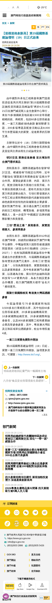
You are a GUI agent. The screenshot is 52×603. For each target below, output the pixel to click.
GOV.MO (11, 554)
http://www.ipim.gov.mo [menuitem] (21, 403)
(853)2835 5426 (36, 545)
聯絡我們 (35, 560)
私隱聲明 (35, 565)
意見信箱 (35, 554)
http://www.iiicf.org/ (29, 354)
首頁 (4, 23)
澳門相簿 (11, 571)
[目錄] (4, 15)
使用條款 (35, 571)
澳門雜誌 (11, 560)
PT (42, 27)
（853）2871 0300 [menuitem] (17, 395)
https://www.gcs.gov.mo (18, 538)
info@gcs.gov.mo (16, 542)
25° (44, 7)
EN (47, 27)
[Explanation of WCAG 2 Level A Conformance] (45, 598)
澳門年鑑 (11, 565)
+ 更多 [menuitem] (44, 414)
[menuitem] (26, 391)
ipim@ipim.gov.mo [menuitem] (18, 399)
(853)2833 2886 (15, 545)
